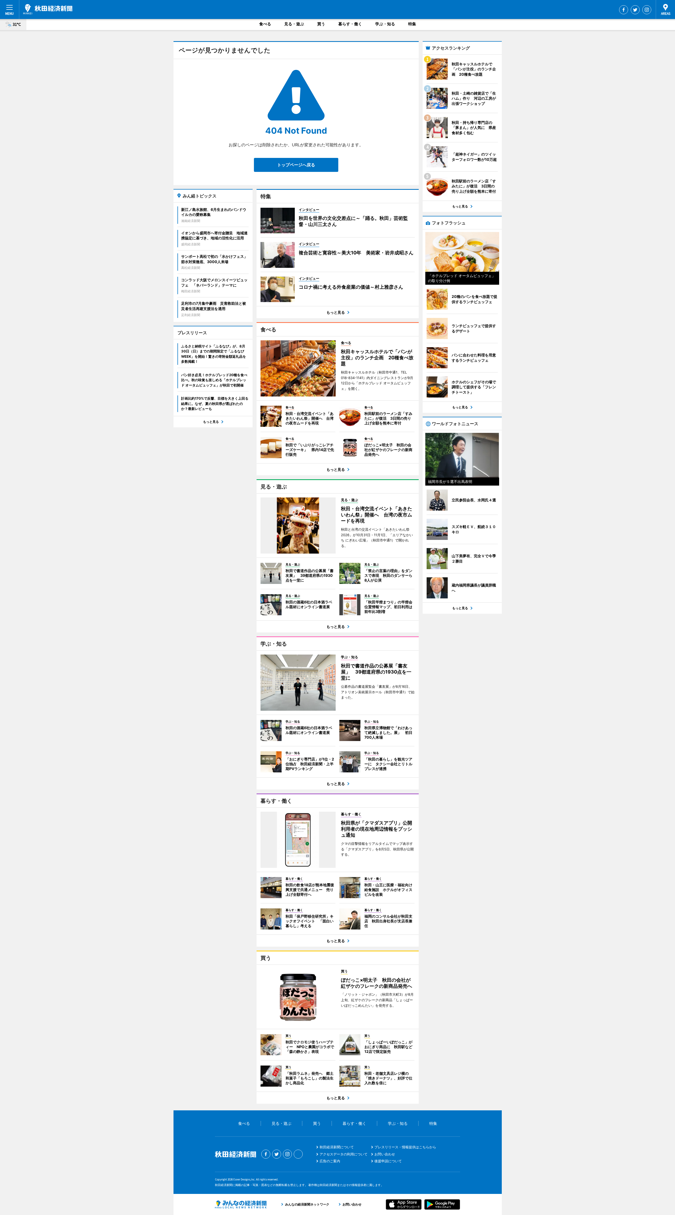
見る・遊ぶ (294, 23)
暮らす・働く (350, 23)
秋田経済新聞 (47, 9)
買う (321, 23)
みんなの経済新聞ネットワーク (241, 1204)
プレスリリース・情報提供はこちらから (405, 1147)
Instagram (646, 9)
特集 (412, 23)
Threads (298, 1154)
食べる (265, 23)
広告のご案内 (330, 1161)
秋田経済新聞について (337, 1147)
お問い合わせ (384, 1154)
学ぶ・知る (385, 23)
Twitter (635, 9)
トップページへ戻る (296, 164)
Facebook (623, 9)
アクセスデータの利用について (344, 1154)
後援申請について (388, 1161)
